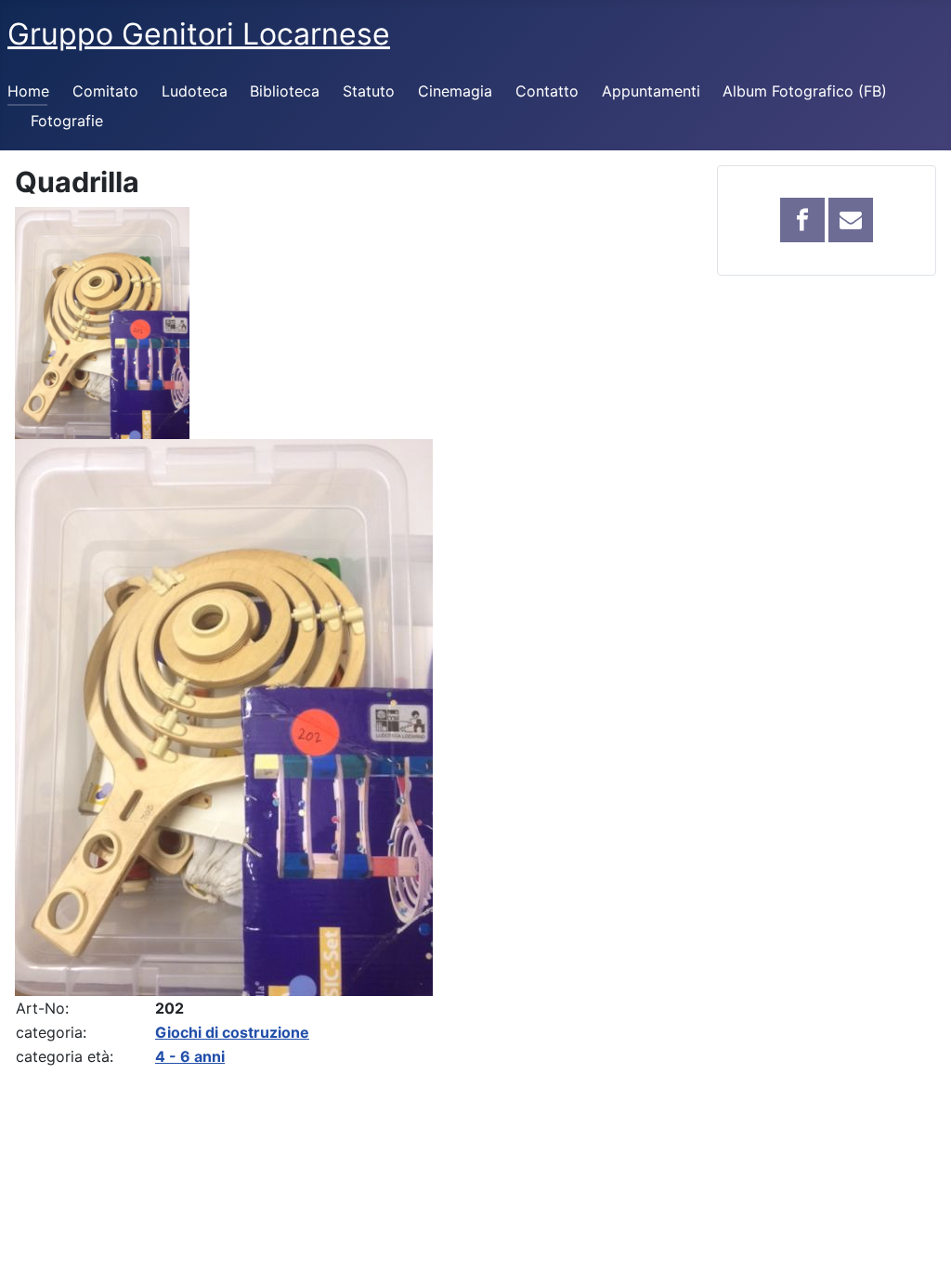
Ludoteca (195, 91)
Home (28, 91)
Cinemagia (455, 91)
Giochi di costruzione (232, 1032)
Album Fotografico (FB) (805, 91)
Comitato (105, 91)
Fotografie (67, 120)
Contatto (547, 91)
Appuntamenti (651, 91)
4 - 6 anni (190, 1056)
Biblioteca (284, 91)
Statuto (369, 91)
